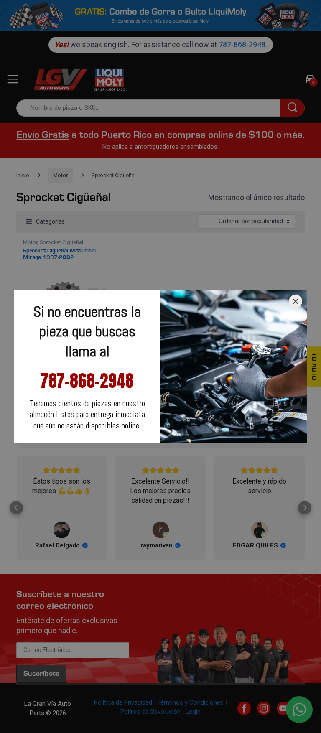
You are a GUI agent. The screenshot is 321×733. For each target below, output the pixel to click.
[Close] (295, 301)
